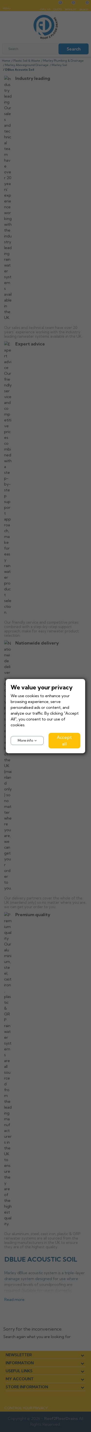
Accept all (64, 740)
